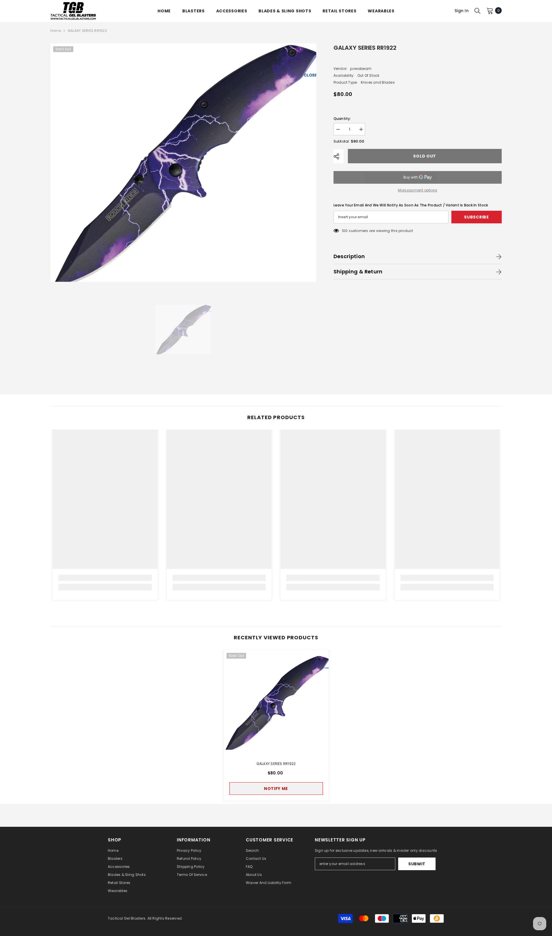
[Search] (477, 11)
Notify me (276, 788)
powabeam (360, 68)
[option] (183, 162)
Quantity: (342, 118)
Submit (416, 864)
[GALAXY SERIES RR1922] (276, 702)
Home (55, 30)
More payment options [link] (417, 190)
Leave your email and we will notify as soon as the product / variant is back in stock (411, 205)
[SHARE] (339, 156)
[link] (105, 578)
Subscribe (476, 217)
